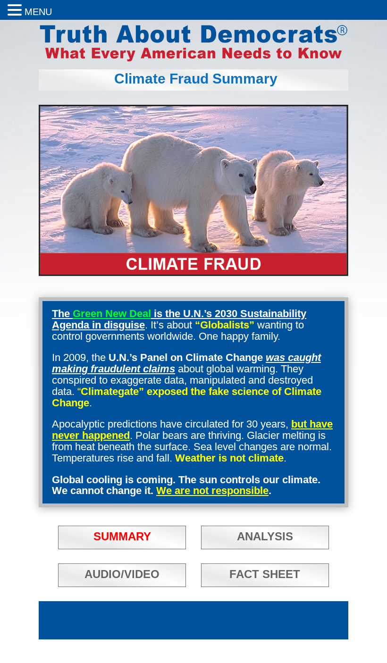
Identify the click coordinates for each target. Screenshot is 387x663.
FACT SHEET (264, 574)
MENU (38, 12)
